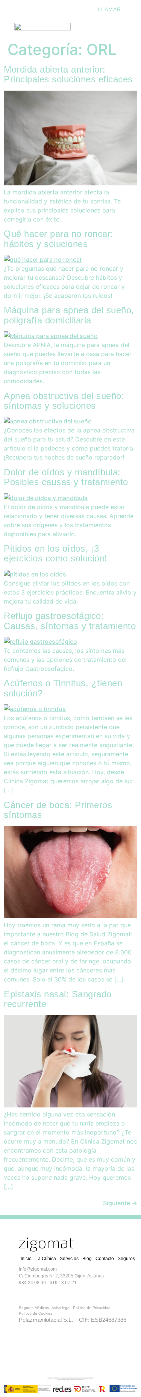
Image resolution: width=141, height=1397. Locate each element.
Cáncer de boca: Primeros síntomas (58, 810)
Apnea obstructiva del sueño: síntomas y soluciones (64, 401)
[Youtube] (54, 1293)
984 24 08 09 (32, 1282)
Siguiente (120, 1203)
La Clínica (45, 1258)
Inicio (26, 1258)
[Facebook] (39, 1293)
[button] (113, 28)
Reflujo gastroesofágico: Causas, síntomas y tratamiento (70, 621)
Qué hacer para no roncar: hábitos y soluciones (59, 239)
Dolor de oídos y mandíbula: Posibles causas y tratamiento (66, 477)
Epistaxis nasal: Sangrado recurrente (58, 999)
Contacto (105, 1258)
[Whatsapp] (24, 1293)
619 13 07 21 (63, 1282)
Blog (87, 1258)
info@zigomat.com (38, 1269)
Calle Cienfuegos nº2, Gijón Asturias (42, 9)
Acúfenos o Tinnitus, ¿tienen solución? (63, 688)
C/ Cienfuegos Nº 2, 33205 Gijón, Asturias (61, 1276)
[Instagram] (69, 1293)
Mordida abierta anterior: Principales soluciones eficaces (68, 74)
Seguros (126, 1258)
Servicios (69, 1258)
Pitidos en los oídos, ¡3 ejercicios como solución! (56, 553)
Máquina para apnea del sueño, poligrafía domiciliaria (69, 315)
